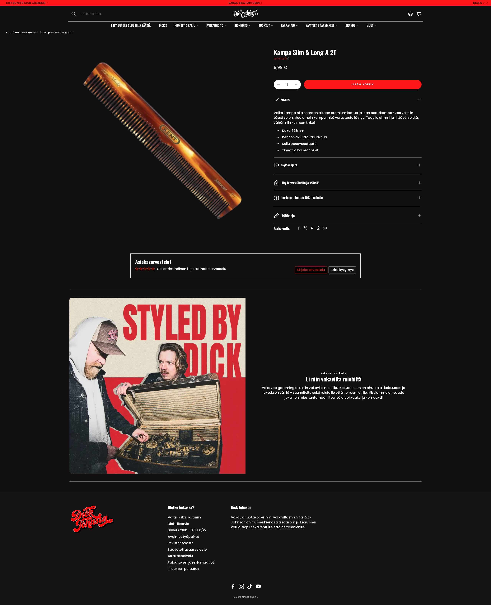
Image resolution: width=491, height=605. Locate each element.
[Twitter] (305, 228)
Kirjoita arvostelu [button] (311, 269)
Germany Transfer (26, 32)
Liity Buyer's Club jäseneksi (25, 3)
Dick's (477, 3)
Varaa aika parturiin (244, 3)
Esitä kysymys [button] (342, 269)
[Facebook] (299, 228)
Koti (8, 32)
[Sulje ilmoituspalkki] (487, 3)
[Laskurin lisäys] (296, 84)
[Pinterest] (312, 228)
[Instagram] (241, 586)
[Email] (325, 228)
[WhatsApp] (318, 228)
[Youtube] (258, 586)
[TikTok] (249, 586)
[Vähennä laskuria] (278, 84)
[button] (108, 13)
